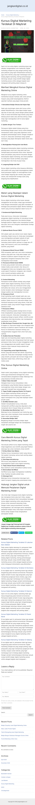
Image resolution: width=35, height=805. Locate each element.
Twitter (22, 532)
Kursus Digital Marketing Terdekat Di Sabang (16, 640)
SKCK (2, 787)
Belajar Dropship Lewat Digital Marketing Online (14, 725)
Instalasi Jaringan (5, 777)
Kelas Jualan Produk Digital (8, 728)
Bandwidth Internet (6, 773)
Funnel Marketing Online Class (9, 738)
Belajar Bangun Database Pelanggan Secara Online (14, 735)
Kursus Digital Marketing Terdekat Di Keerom (16, 591)
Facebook (14, 532)
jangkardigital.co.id (17, 6)
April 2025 (4, 759)
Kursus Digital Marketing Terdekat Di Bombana (17, 568)
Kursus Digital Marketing (12, 15)
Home (2, 15)
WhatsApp (29, 532)
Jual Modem (4, 780)
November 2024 (5, 763)
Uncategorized (5, 790)
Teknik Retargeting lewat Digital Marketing (12, 732)
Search (3, 712)
